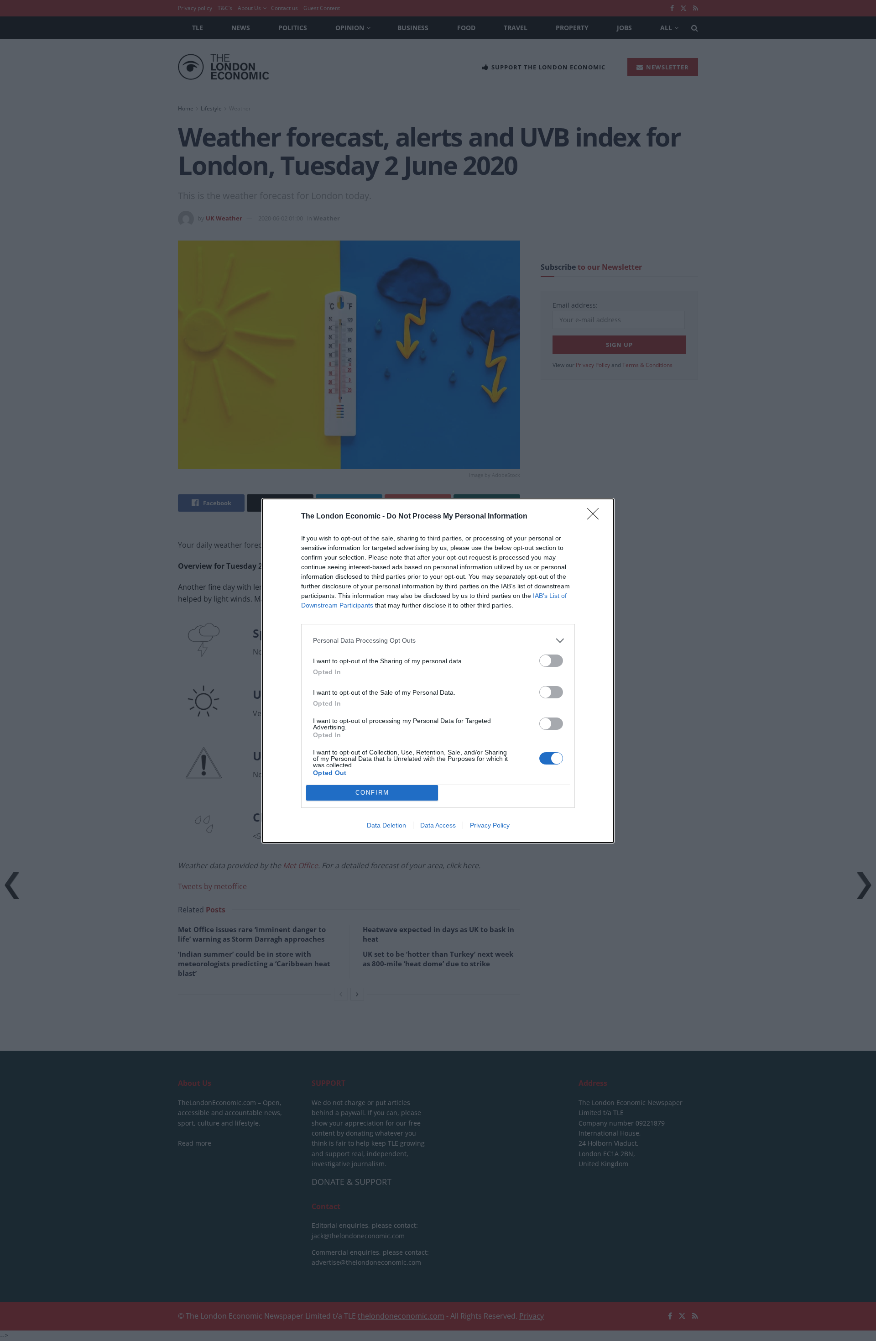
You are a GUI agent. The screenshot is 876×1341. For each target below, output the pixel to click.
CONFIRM (372, 792)
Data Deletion (386, 825)
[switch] (551, 661)
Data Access (438, 825)
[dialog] (438, 671)
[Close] (596, 516)
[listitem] (438, 640)
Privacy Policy (490, 825)
